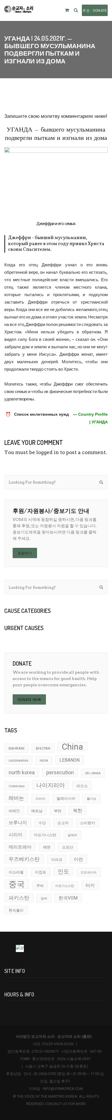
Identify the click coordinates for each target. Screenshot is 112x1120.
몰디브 (91, 799)
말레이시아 (66, 798)
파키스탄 (19, 898)
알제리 (72, 835)
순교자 (63, 823)
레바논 (16, 798)
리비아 (40, 799)
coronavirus (18, 760)
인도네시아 (88, 872)
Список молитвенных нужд (41, 414)
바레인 (14, 811)
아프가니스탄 (45, 835)
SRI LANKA (93, 773)
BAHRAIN (16, 748)
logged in (47, 452)
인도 (63, 871)
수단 (42, 823)
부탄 (57, 811)
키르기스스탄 (64, 886)
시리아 (15, 834)
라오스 (82, 786)
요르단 (67, 847)
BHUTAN (43, 748)
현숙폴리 (16, 910)
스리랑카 (87, 823)
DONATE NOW (29, 700)
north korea (22, 772)
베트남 (37, 811)
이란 (78, 859)
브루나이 (18, 822)
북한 (77, 810)
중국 (17, 884)
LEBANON (69, 760)
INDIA (44, 761)
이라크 (56, 859)
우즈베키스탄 (24, 859)
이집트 (40, 872)
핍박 (44, 898)
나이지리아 (50, 785)
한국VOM (68, 898)
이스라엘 (16, 872)
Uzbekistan (17, 786)
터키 (90, 885)
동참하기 (25, 553)
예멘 (47, 847)
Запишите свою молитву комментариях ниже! (55, 116)
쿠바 (40, 886)
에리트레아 (20, 847)
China (72, 746)
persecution (60, 772)
